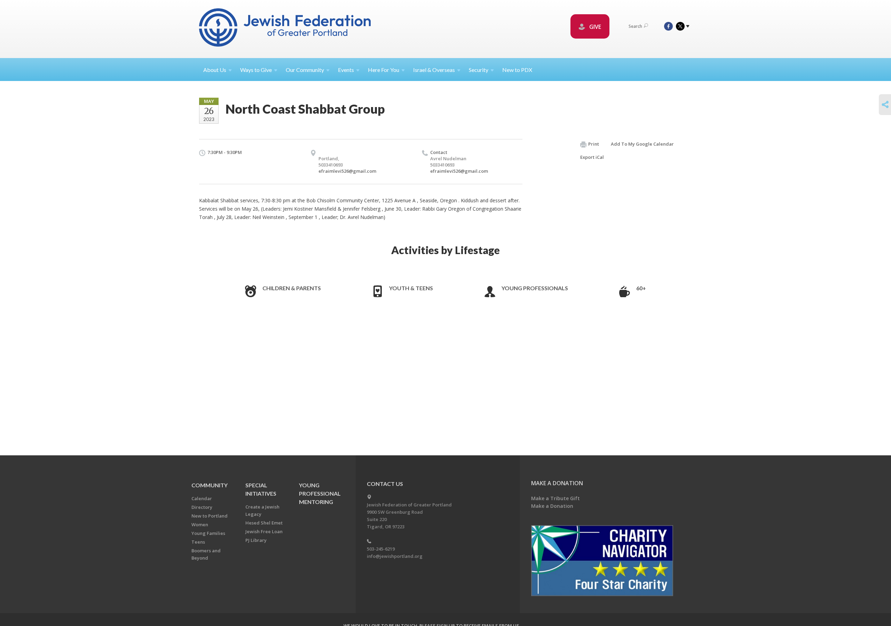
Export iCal (592, 157)
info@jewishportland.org (395, 556)
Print (593, 144)
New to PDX (517, 69)
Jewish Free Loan (264, 531)
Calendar (201, 498)
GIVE (594, 26)
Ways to (256, 69)
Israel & (434, 69)
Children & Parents (291, 288)
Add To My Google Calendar (642, 144)
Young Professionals (535, 288)
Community (209, 485)
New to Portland (209, 516)
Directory (201, 507)
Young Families (208, 533)
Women (199, 524)
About (214, 69)
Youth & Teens (411, 288)
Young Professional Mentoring (320, 493)
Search (635, 26)
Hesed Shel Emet (264, 523)
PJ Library (256, 540)
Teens (198, 542)
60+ (641, 288)
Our (305, 69)
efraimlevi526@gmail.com (347, 171)
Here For (383, 69)
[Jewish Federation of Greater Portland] (285, 28)
